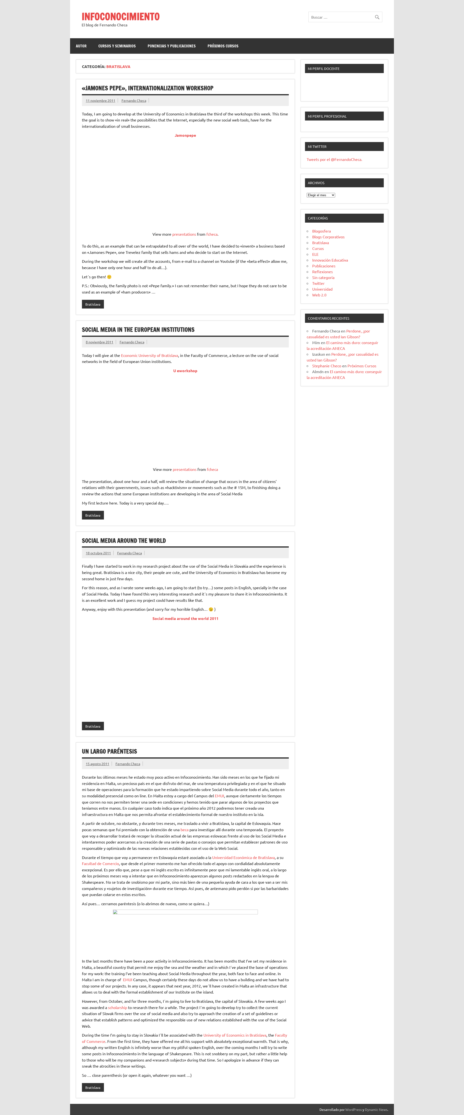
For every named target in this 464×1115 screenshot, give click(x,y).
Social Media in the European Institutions (138, 329)
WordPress (353, 1109)
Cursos (318, 248)
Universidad (322, 288)
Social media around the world (124, 540)
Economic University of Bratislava (149, 355)
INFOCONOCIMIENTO (121, 16)
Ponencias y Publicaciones (172, 46)
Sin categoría (323, 277)
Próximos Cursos (223, 46)
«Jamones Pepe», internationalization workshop (147, 88)
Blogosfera (321, 230)
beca (184, 829)
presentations (184, 234)
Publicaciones (323, 265)
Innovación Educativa (330, 259)
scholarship (117, 1007)
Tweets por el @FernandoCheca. (334, 159)
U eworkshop (185, 370)
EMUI (219, 795)
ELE (315, 254)
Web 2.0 (319, 294)
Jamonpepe (185, 135)
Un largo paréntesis (109, 751)
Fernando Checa (134, 100)
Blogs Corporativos (328, 236)
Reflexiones (322, 271)
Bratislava (92, 304)
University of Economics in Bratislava (234, 1034)
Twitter (318, 283)
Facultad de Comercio (100, 863)
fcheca (212, 234)
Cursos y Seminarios (117, 46)
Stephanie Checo (326, 365)
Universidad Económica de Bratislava (243, 857)
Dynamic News (376, 1109)
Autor (81, 46)
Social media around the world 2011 (185, 618)
